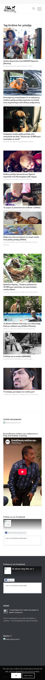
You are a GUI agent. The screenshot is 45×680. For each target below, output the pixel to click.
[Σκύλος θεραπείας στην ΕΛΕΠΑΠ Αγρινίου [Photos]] (22, 43)
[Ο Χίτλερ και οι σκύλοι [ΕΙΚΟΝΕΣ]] (22, 343)
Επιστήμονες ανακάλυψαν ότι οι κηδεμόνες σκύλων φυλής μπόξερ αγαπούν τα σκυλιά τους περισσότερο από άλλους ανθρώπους (21, 100)
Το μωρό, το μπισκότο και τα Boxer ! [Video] (21, 207)
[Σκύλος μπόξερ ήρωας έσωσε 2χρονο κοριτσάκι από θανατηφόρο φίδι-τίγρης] (22, 161)
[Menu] (38, 9)
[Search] (32, 9)
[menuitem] (32, 9)
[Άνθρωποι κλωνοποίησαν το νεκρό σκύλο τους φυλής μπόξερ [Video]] (22, 223)
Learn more (28, 675)
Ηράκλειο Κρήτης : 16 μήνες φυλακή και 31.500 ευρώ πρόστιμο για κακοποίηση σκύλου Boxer (19, 286)
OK (16, 675)
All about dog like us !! (23, 569)
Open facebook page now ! (17, 533)
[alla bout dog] (18, 9)
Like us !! (11, 580)
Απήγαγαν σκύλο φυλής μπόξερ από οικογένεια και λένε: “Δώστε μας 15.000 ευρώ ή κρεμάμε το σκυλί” (22, 136)
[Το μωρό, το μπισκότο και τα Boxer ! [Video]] (22, 194)
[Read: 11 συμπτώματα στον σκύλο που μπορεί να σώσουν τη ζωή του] (5, 611)
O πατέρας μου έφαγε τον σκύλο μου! (19, 392)
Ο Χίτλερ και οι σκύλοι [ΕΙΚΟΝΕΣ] (17, 356)
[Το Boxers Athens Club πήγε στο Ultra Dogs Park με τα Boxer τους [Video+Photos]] (22, 309)
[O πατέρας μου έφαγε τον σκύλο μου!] (22, 379)
